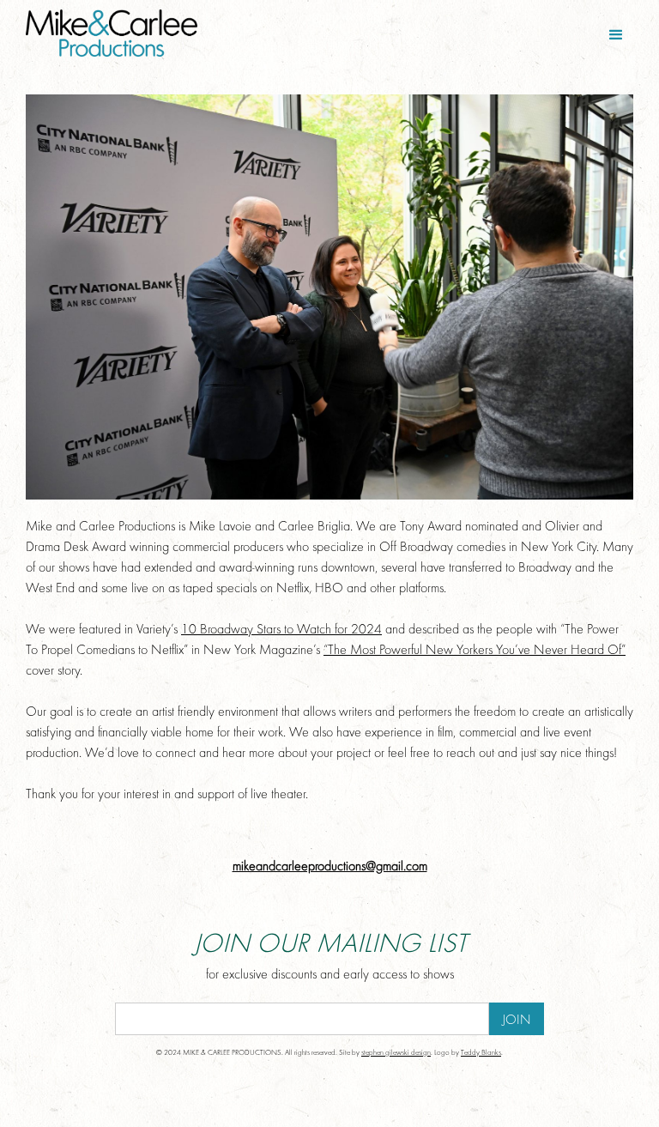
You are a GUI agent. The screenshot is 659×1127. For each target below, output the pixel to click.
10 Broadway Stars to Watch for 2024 (281, 630)
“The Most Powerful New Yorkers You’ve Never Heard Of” (474, 650)
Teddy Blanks (481, 1053)
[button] (616, 35)
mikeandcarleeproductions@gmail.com (330, 867)
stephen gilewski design (396, 1053)
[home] (173, 33)
